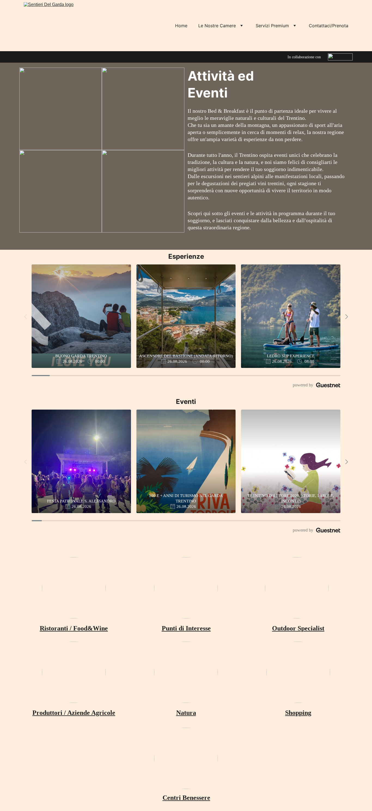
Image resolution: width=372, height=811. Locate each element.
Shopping (298, 712)
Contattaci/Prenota (328, 25)
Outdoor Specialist (298, 628)
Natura (186, 712)
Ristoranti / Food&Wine (74, 628)
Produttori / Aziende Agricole (73, 712)
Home (181, 25)
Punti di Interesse (186, 628)
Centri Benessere (186, 797)
